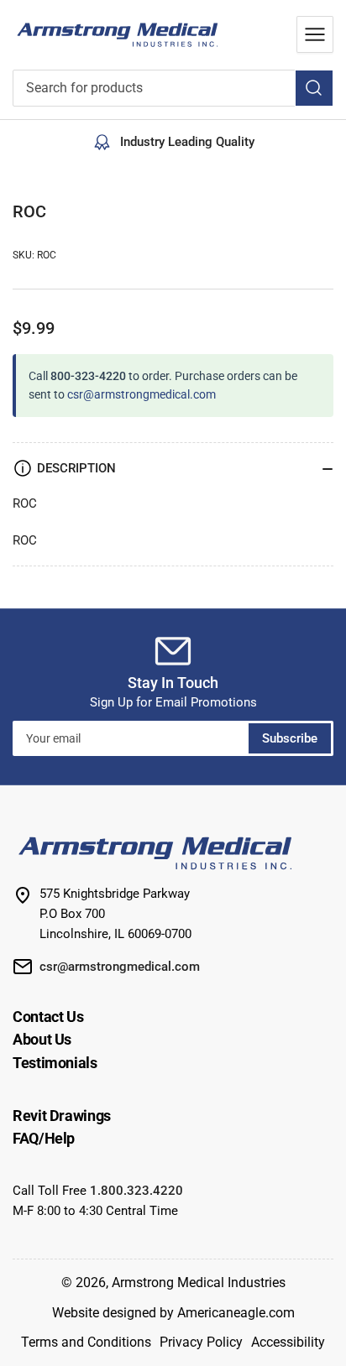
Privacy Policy (201, 1342)
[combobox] (173, 88)
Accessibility (288, 1342)
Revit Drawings (62, 1115)
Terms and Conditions (86, 1342)
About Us (42, 1039)
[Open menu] (314, 34)
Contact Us (48, 1016)
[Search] (314, 88)
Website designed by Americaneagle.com (173, 1313)
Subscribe (289, 738)
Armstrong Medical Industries (199, 1282)
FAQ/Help (44, 1138)
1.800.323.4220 (136, 1190)
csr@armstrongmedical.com (141, 394)
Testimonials (55, 1062)
